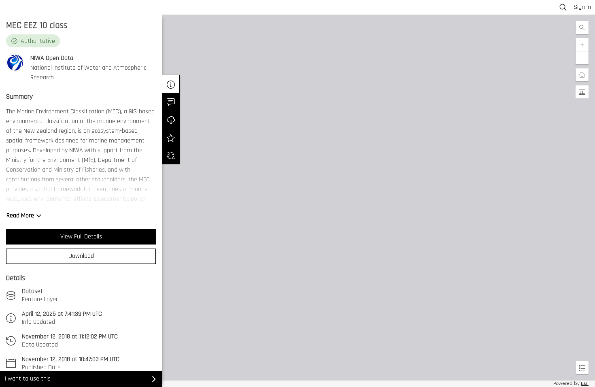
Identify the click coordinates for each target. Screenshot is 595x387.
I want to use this (28, 378)
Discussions (171, 102)
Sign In (582, 7)
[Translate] (171, 155)
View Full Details (81, 236)
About (171, 84)
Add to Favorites (171, 138)
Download (81, 256)
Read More (20, 215)
